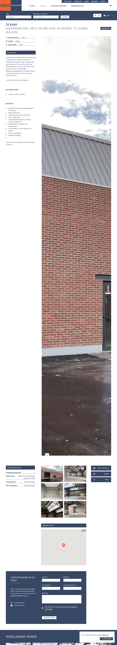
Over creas (67, 1)
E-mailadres (46, 585)
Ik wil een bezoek (19, 603)
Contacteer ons (49, 618)
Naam (44, 577)
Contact (103, 1)
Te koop (43, 6)
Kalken (17, 41)
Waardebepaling (77, 6)
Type (7, 14)
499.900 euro (106, 28)
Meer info (105, 635)
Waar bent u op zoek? (40, 14)
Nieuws (86, 1)
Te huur (32, 6)
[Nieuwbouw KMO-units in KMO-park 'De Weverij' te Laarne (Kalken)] (106, 451)
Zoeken (65, 17)
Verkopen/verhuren (58, 6)
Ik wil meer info (19, 605)
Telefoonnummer (69, 585)
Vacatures (94, 1)
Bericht (44, 593)
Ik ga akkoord (106, 639)
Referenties (78, 1)
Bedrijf (65, 577)
